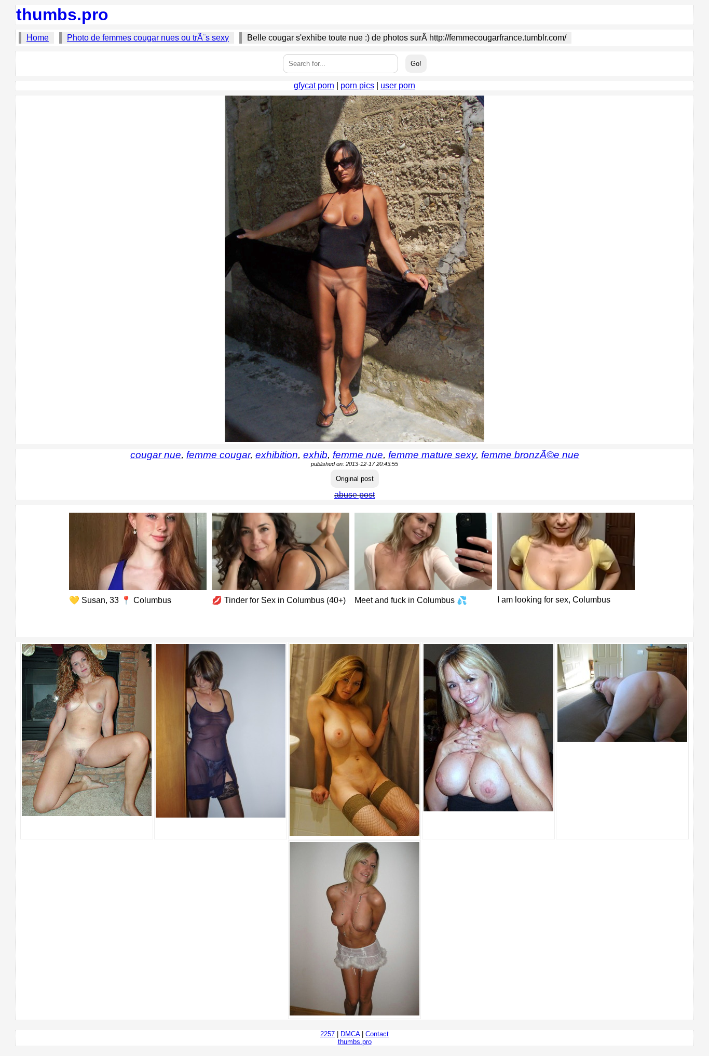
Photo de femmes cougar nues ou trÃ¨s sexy (148, 37)
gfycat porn (314, 85)
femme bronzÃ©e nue (530, 454)
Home (37, 37)
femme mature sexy (432, 454)
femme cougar (218, 454)
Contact (377, 1034)
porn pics (357, 85)
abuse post (354, 494)
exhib (315, 454)
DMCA (350, 1034)
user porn (397, 85)
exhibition (276, 454)
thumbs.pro (62, 14)
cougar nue (155, 454)
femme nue (358, 454)
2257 (327, 1034)
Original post (355, 479)
